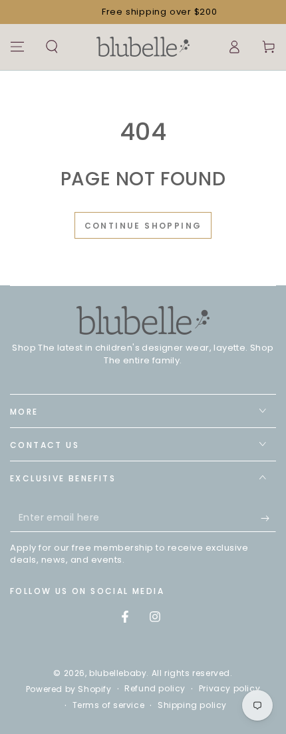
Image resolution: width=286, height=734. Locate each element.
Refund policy (155, 688)
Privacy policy (229, 688)
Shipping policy (192, 705)
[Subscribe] (268, 518)
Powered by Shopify (69, 689)
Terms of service (108, 705)
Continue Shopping (143, 225)
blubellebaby (117, 673)
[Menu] (17, 46)
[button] (52, 46)
